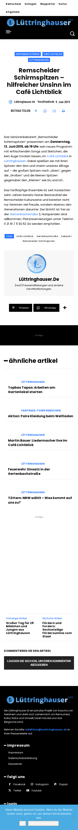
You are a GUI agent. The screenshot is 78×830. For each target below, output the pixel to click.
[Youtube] (27, 790)
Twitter (17, 790)
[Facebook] (9, 784)
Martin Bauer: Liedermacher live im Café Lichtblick (37, 442)
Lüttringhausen (39, 59)
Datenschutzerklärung (43, 823)
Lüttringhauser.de (24, 101)
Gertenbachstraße (28, 54)
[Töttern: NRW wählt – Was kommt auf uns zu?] (11, 488)
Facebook (19, 784)
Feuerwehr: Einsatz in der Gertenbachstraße (29, 471)
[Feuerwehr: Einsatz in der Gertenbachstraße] (11, 460)
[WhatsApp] (45, 111)
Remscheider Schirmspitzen (39, 241)
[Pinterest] (36, 111)
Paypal (63, 784)
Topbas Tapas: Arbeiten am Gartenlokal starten (31, 389)
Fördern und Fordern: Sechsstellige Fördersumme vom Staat (57, 629)
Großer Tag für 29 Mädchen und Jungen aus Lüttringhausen (20, 628)
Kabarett (66, 236)
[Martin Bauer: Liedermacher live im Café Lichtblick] (11, 431)
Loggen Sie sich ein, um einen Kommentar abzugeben (39, 662)
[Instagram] (31, 784)
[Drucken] (63, 111)
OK (22, 823)
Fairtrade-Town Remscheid (41, 410)
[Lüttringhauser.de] (11, 102)
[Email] (54, 111)
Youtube (36, 790)
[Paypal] (55, 784)
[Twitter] (9, 790)
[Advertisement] (39, 558)
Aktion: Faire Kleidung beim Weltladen (40, 416)
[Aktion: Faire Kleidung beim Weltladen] (11, 407)
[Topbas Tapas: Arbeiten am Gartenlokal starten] (11, 378)
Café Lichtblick (53, 54)
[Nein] (73, 817)
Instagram (42, 784)
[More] (65, 308)
